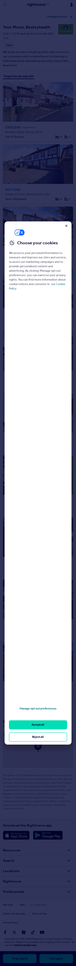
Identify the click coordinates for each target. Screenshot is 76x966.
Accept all (38, 725)
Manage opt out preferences (38, 708)
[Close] (66, 226)
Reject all (38, 737)
